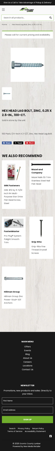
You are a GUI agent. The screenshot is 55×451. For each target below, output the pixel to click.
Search (12, 428)
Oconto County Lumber (30, 443)
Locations (27, 365)
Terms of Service (14, 431)
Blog (27, 354)
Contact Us (27, 369)
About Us (27, 358)
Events (27, 350)
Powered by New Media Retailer (26, 446)
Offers (27, 346)
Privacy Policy (24, 428)
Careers (27, 361)
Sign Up (27, 419)
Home (4, 24)
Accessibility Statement (35, 431)
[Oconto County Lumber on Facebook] (51, 436)
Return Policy (38, 428)
